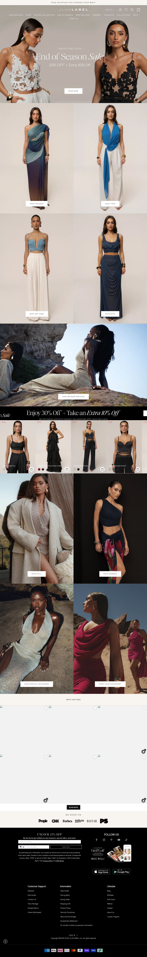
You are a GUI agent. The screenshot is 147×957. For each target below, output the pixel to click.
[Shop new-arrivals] (73, 365)
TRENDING (109, 15)
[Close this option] (5, 941)
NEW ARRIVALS (16, 15)
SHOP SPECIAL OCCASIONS (37, 684)
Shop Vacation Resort (110, 684)
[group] (73, 413)
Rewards (31, 891)
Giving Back (65, 895)
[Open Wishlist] (126, 9)
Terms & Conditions (67, 912)
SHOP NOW (73, 98)
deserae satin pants (81, 466)
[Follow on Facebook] (96, 839)
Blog (109, 891)
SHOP (28, 15)
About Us (110, 912)
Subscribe (66, 847)
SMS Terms (60, 861)
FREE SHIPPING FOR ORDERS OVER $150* (73, 2)
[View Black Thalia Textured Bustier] (124, 446)
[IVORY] (4, 469)
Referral (110, 904)
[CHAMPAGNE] (75, 469)
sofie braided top (9, 466)
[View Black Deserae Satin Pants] (88, 446)
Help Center (64, 891)
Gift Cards (111, 899)
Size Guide (32, 895)
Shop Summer (110, 574)
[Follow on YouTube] (118, 839)
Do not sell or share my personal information (76, 925)
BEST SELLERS (83, 15)
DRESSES (96, 15)
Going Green (65, 899)
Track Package (33, 904)
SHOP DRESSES (37, 204)
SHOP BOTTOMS (37, 314)
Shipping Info (65, 904)
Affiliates (110, 895)
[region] (73, 54)
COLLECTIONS (123, 15)
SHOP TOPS (110, 204)
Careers (110, 908)
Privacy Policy (48, 861)
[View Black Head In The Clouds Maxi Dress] (53, 446)
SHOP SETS (110, 314)
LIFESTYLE (73, 19)
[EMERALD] (114, 469)
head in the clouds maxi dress (49, 466)
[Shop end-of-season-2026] (73, 54)
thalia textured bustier (117, 466)
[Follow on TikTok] (126, 839)
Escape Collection (44, 15)
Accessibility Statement (69, 921)
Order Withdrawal (34, 912)
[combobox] (21, 847)
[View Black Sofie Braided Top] (17, 446)
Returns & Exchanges (68, 917)
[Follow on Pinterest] (111, 839)
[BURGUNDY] (118, 469)
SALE (135, 15)
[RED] (39, 469)
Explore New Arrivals (73, 396)
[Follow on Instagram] (103, 839)
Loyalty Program (113, 917)
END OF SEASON (65, 15)
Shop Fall (37, 574)
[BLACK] (8, 469)
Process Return (33, 908)
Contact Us (32, 899)
